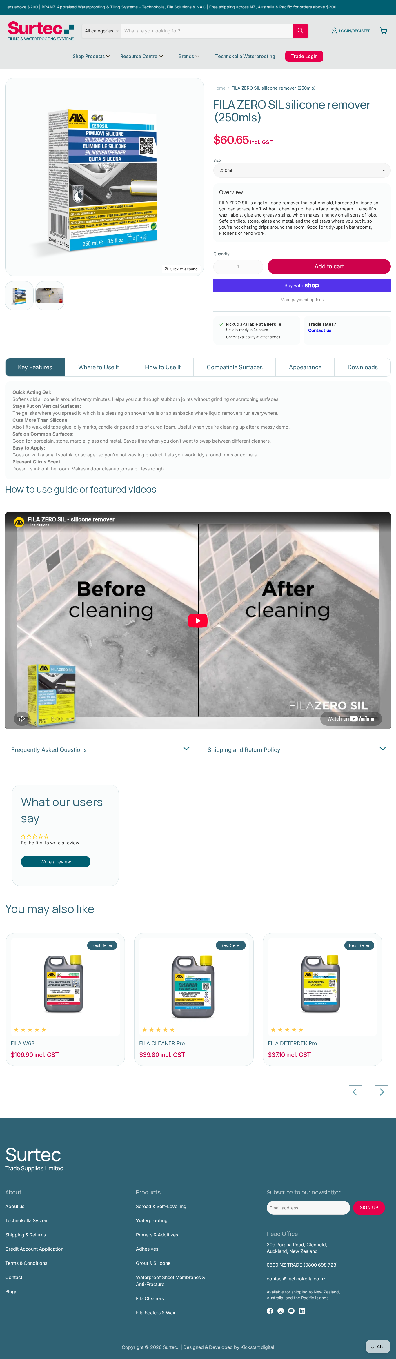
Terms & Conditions (26, 1263)
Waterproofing (152, 1220)
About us (14, 1206)
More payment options (302, 299)
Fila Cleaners (150, 1298)
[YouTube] (291, 1311)
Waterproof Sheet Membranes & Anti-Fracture (170, 1280)
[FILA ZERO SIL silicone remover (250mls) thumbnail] (19, 295)
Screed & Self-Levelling (161, 1206)
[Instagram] (280, 1311)
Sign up (369, 1207)
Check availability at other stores (253, 337)
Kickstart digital (257, 1347)
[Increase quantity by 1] (256, 267)
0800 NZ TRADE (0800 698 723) (302, 1265)
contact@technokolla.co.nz (296, 1279)
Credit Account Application (34, 1249)
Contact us (319, 330)
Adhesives (147, 1249)
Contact (13, 1277)
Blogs (11, 1291)
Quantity (221, 253)
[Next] (381, 1091)
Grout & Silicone (153, 1263)
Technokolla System (27, 1220)
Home (219, 87)
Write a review (55, 862)
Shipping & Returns (25, 1235)
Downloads (363, 367)
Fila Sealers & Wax (155, 1313)
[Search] (300, 30)
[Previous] (355, 1091)
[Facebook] (270, 1311)
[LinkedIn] (302, 1311)
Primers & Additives (157, 1235)
